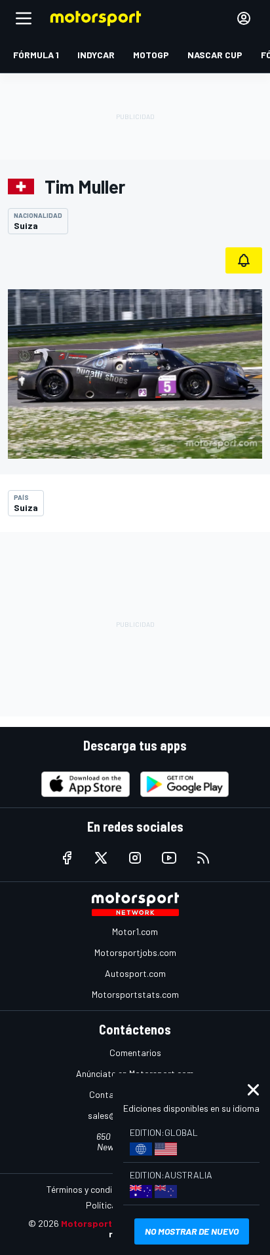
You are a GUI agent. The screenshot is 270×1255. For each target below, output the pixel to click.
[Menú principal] (23, 18)
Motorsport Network (106, 1223)
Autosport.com (135, 973)
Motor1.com (135, 931)
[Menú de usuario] (244, 18)
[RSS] (203, 858)
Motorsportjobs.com (135, 952)
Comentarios (135, 1052)
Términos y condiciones (92, 1189)
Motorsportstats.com (135, 994)
